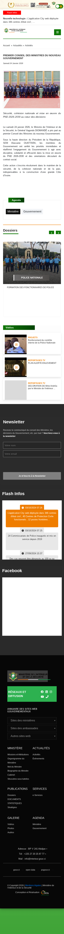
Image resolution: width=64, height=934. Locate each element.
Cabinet (11, 775)
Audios (11, 832)
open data (30, 870)
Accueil (6, 45)
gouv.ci (16, 870)
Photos (11, 828)
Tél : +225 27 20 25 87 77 (31, 854)
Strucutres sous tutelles (18, 779)
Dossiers (12, 795)
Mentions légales (33, 885)
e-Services (37, 795)
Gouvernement (39, 828)
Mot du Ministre (15, 767)
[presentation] (51, 232)
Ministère (37, 824)
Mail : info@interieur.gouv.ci (32, 858)
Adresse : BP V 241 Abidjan (32, 849)
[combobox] (32, 720)
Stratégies (12, 807)
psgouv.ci (45, 870)
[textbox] (32, 720)
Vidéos (11, 824)
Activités (36, 754)
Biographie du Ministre (18, 771)
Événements (38, 758)
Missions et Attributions (18, 754)
